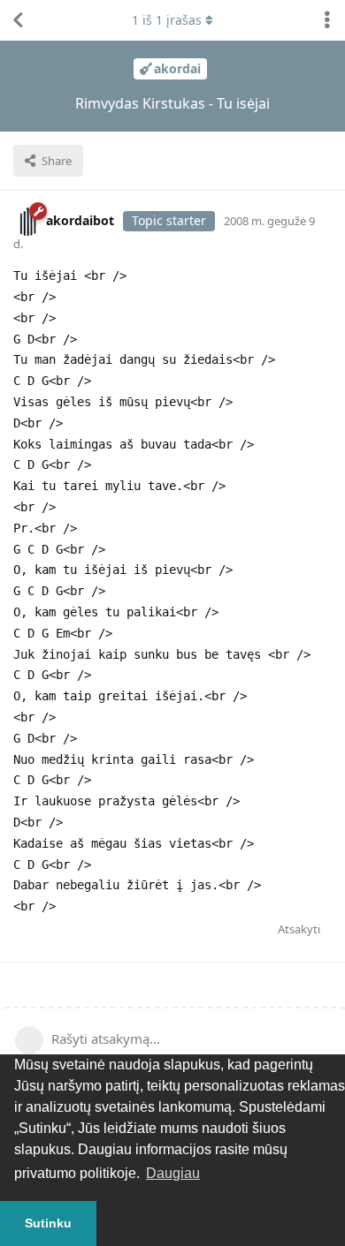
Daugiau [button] (173, 1173)
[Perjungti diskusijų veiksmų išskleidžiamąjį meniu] (327, 20)
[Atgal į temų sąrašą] (17, 20)
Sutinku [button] (48, 1223)
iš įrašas (167, 19)
